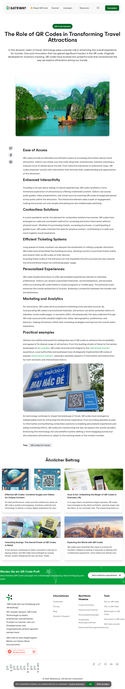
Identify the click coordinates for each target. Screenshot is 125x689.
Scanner (55, 8)
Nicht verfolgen (103, 684)
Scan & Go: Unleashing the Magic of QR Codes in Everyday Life (92, 496)
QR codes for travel (40, 445)
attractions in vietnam (42, 356)
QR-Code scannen (112, 624)
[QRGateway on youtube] (105, 664)
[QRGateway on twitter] (99, 664)
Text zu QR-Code (111, 602)
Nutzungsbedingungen (89, 615)
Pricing (56, 606)
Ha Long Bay (43, 348)
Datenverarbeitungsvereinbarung (93, 627)
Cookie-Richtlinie (86, 605)
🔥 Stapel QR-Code (39, 8)
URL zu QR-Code (111, 606)
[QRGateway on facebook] (93, 664)
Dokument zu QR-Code (114, 619)
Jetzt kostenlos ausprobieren (104, 575)
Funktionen (58, 602)
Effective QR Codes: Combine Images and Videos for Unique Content (29, 496)
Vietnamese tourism (100, 348)
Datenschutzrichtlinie (88, 610)
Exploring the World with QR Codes (85, 542)
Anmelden (112, 8)
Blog (55, 611)
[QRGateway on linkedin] (117, 664)
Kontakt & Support (61, 616)
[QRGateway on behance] (111, 664)
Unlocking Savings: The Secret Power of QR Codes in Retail (30, 543)
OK (90, 684)
